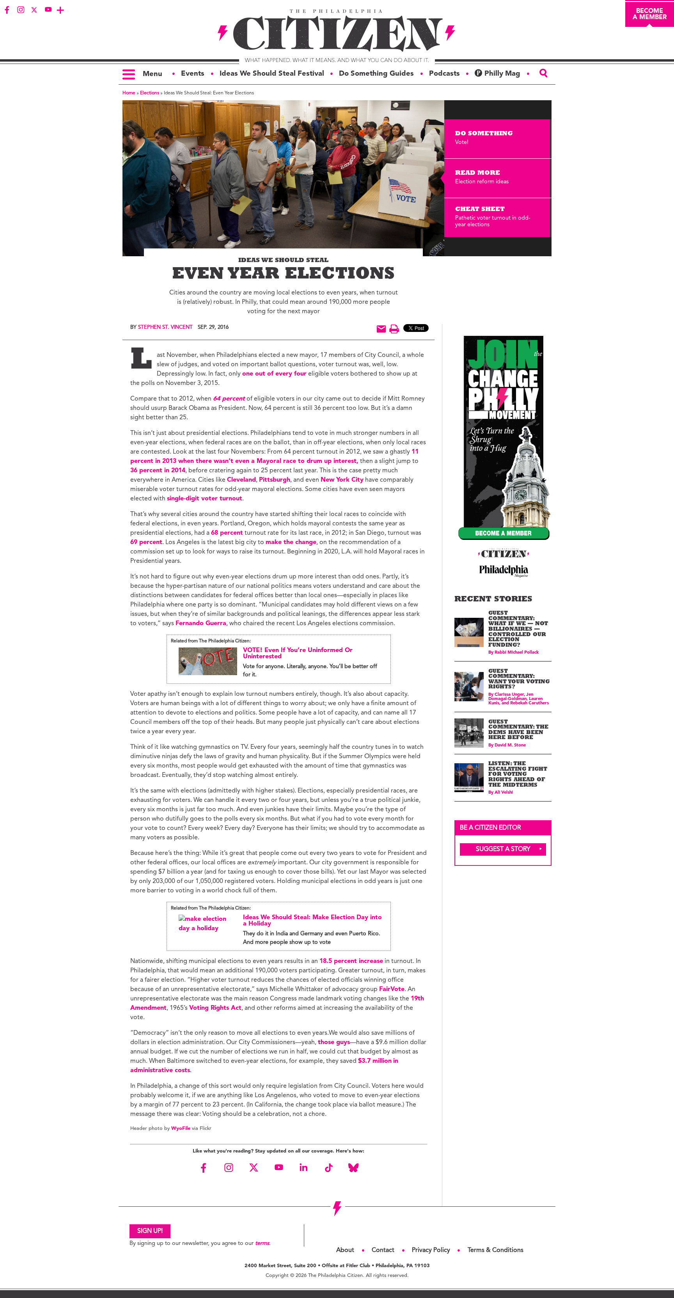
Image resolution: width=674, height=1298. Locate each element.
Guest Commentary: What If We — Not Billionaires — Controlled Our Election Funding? (518, 629)
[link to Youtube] (48, 10)
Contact (383, 1250)
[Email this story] (381, 329)
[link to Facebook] (7, 10)
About (345, 1250)
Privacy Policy (431, 1250)
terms (262, 1244)
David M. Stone (510, 745)
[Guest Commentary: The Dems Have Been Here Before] (469, 733)
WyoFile (180, 1128)
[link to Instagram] (21, 10)
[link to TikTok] (328, 1168)
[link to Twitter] (34, 10)
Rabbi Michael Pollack (517, 653)
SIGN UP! (150, 1231)
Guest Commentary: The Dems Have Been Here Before (518, 730)
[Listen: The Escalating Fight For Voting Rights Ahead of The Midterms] (469, 778)
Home (128, 93)
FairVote (391, 989)
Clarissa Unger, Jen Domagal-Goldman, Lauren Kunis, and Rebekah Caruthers (518, 699)
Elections (149, 93)
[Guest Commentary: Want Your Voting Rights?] (469, 686)
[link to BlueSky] (353, 1168)
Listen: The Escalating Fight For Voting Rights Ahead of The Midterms (517, 775)
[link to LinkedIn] (303, 1168)
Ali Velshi (504, 793)
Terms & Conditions (495, 1250)
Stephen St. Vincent (165, 327)
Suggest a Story (503, 849)
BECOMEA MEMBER (650, 14)
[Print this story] (394, 329)
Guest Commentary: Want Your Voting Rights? (519, 679)
